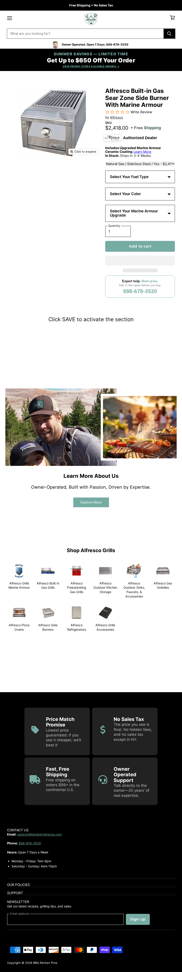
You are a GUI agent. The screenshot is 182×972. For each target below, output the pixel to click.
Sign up (138, 919)
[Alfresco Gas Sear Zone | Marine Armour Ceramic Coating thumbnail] (29, 200)
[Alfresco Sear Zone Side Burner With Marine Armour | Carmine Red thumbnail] (45, 169)
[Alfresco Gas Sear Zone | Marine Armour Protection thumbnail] (14, 200)
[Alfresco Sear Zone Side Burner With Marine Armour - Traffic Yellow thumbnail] (45, 184)
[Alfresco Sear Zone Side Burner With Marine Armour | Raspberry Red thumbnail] (76, 184)
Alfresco (116, 117)
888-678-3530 (140, 291)
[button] (140, 260)
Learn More (142, 152)
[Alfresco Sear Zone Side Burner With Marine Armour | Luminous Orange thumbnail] (91, 184)
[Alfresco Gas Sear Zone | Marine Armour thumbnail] (45, 200)
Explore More (91, 502)
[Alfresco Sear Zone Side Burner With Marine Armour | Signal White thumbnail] (76, 169)
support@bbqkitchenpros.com (39, 834)
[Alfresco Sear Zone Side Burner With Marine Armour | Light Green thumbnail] (60, 169)
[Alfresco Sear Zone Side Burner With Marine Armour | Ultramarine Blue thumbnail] (60, 184)
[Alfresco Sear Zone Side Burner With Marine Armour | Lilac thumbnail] (29, 184)
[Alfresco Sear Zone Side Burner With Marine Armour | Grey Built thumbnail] (14, 184)
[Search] (169, 34)
